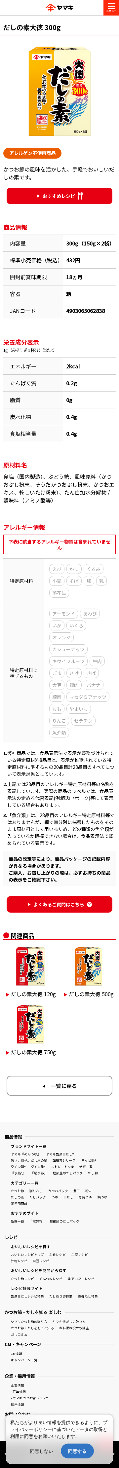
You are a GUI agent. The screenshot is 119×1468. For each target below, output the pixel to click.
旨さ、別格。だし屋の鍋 (29, 1160)
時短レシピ (41, 1261)
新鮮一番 (86, 1166)
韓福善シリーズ (64, 1160)
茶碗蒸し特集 (88, 1296)
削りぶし (36, 1190)
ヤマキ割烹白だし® (60, 1154)
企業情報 (17, 1385)
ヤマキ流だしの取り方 (69, 1321)
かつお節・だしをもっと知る (32, 1328)
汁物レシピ (19, 1261)
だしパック (37, 1197)
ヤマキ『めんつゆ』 (26, 1154)
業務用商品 (19, 1203)
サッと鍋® (88, 1160)
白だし (68, 1197)
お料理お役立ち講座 (74, 1328)
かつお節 (17, 1190)
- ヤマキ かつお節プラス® (29, 1398)
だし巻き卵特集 (60, 1296)
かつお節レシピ (22, 1278)
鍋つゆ (102, 1197)
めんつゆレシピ (50, 1278)
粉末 (88, 1190)
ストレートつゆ (62, 1166)
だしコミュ (19, 1334)
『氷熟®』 (18, 1173)
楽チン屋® (38, 1166)
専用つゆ (85, 1197)
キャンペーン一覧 (24, 1360)
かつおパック (58, 1190)
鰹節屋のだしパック (68, 1173)
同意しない (41, 1451)
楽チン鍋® (18, 1166)
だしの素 (17, 1197)
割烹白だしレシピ (81, 1278)
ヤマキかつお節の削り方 (29, 1321)
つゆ (55, 1197)
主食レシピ (57, 1254)
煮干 (76, 1190)
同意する (77, 1451)
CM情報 (16, 1353)
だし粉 (93, 1173)
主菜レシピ (79, 1254)
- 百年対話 (18, 1391)
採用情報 (17, 1404)
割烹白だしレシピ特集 (27, 1296)
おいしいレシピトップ (27, 1254)
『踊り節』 (39, 1173)
